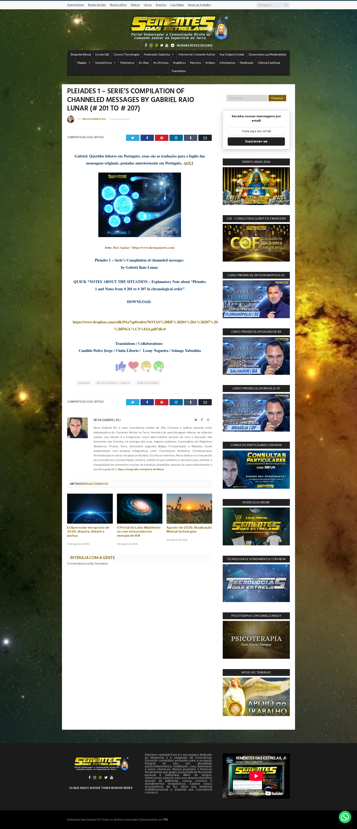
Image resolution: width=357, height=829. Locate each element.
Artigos (210, 62)
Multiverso (127, 62)
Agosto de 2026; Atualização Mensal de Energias (189, 530)
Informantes (227, 62)
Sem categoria (147, 383)
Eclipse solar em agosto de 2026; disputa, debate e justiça (88, 532)
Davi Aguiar (121, 247)
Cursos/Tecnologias (127, 54)
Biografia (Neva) (81, 54)
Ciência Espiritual (269, 62)
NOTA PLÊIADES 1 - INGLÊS (113, 383)
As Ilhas (144, 62)
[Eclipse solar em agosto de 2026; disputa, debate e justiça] (90, 508)
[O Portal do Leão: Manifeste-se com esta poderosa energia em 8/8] (140, 508)
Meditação (246, 62)
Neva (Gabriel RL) (94, 118)
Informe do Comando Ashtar (196, 54)
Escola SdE (102, 54)
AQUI (188, 163)
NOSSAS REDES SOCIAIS (194, 45)
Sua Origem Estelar (232, 54)
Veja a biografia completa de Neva (141, 469)
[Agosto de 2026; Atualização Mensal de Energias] (189, 508)
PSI (165, 819)
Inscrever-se (256, 141)
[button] (345, 817)
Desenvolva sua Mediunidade (267, 54)
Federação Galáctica (157, 54)
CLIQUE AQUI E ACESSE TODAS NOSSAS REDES (100, 787)
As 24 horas (161, 62)
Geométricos (103, 62)
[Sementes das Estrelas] (178, 27)
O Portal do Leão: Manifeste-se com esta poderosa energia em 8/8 (139, 532)
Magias (82, 62)
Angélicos (179, 62)
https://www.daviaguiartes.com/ (153, 247)
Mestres (195, 62)
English (84, 383)
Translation (178, 71)
